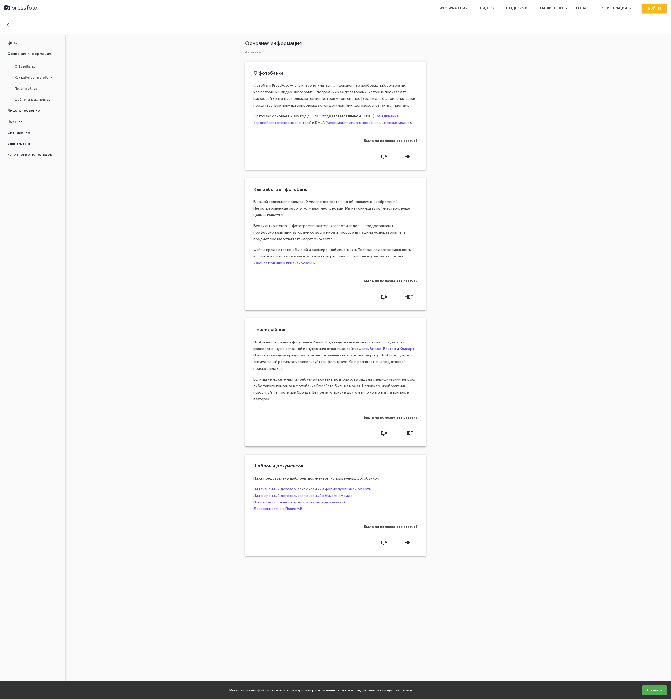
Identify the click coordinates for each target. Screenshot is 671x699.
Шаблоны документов (32, 99)
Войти (654, 8)
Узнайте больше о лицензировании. (285, 263)
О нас (582, 8)
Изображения (454, 8)
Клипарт (407, 348)
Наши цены (554, 8)
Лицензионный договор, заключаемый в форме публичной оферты (312, 489)
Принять (654, 690)
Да (383, 156)
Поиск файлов (26, 88)
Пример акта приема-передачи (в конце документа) (299, 502)
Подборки (517, 8)
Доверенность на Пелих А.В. (278, 509)
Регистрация (616, 8)
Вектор (389, 348)
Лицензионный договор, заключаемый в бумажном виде (303, 495)
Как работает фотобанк (33, 77)
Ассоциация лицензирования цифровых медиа (368, 122)
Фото (363, 348)
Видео (487, 8)
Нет (409, 156)
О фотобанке (25, 66)
